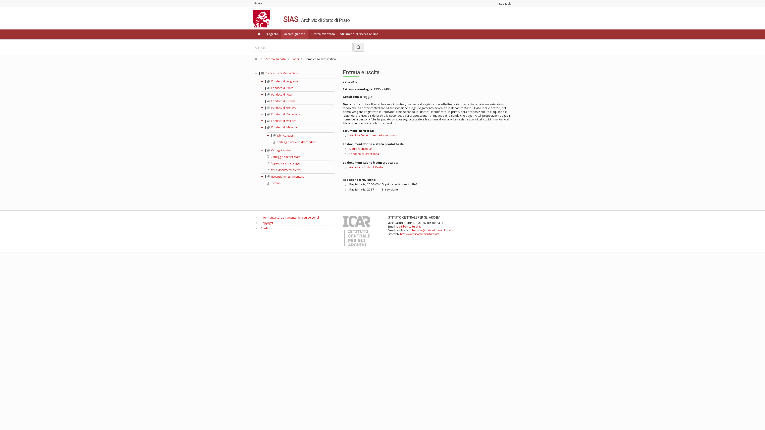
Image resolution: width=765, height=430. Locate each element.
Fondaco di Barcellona (285, 114)
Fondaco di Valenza (283, 121)
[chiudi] (262, 127)
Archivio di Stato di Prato (366, 167)
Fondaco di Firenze (283, 101)
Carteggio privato (281, 150)
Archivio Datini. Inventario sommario (373, 135)
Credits (265, 228)
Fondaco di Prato (281, 88)
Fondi (295, 59)
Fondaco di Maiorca (283, 127)
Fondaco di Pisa (281, 94)
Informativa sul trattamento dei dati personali (289, 217)
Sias (260, 3)
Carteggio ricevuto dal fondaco (296, 142)
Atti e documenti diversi (285, 170)
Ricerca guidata (294, 34)
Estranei (275, 183)
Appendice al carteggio (285, 163)
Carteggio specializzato (285, 157)
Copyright (266, 223)
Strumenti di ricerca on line (359, 34)
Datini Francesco (360, 148)
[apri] (262, 81)
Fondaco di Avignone (284, 81)
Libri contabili (285, 135)
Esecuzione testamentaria (287, 176)
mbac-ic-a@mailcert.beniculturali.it (431, 230)
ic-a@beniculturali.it (408, 226)
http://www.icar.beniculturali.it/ (419, 234)
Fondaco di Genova (283, 107)
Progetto (272, 34)
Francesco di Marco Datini (282, 73)
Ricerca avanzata (323, 34)
